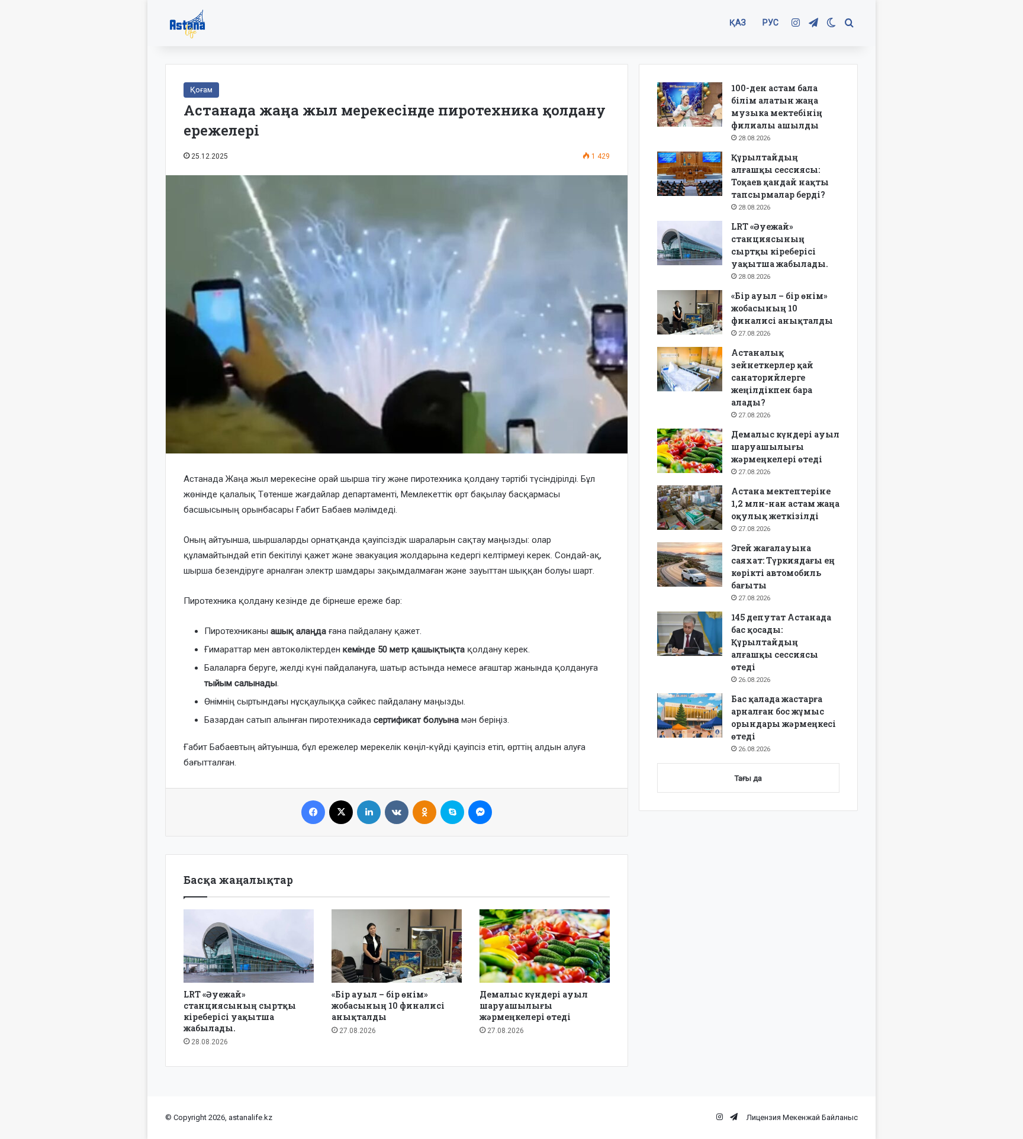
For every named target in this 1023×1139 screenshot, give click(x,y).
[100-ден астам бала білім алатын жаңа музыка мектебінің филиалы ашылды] (689, 104)
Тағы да (748, 778)
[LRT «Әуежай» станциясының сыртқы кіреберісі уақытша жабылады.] (249, 945)
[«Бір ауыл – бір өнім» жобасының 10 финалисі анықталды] (397, 946)
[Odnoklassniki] (424, 812)
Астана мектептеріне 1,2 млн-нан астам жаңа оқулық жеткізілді (785, 503)
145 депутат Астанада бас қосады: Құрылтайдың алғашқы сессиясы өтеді (781, 642)
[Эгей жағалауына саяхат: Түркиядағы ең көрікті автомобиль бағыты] (689, 564)
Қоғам (201, 89)
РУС (770, 22)
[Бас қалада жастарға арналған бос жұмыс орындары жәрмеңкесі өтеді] (689, 715)
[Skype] (452, 812)
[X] (341, 812)
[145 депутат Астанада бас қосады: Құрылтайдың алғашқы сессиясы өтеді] (689, 634)
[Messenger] (480, 812)
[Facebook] (313, 812)
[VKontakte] (396, 812)
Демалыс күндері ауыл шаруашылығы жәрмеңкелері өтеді (534, 1005)
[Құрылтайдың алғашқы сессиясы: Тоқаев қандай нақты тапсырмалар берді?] (689, 174)
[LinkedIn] (369, 812)
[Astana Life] (187, 23)
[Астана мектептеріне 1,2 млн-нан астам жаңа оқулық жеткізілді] (689, 507)
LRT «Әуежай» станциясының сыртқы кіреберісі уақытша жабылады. (240, 1011)
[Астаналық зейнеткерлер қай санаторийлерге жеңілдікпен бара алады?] (689, 369)
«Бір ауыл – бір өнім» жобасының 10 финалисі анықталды (388, 1005)
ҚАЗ (737, 22)
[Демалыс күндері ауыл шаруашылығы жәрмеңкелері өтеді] (545, 946)
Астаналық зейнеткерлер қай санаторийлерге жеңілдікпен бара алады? (772, 377)
